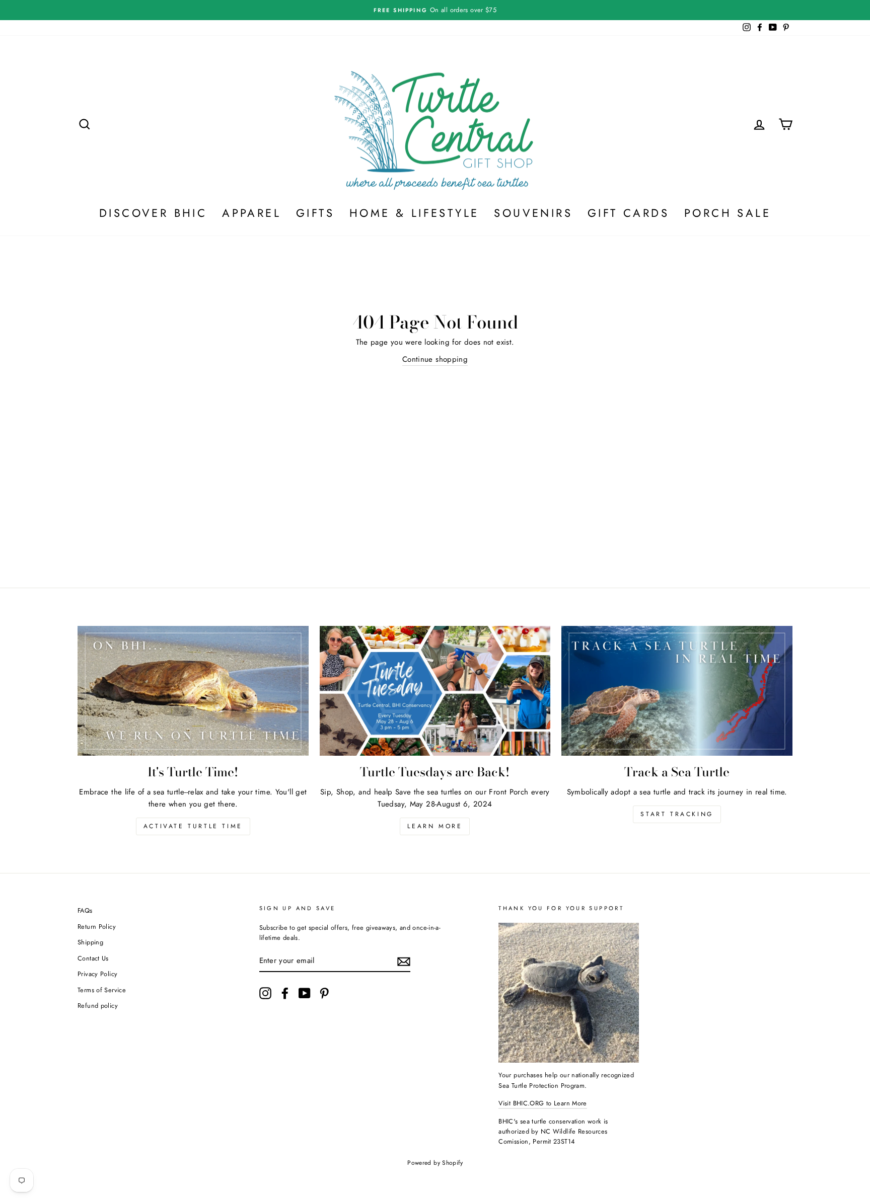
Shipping (90, 942)
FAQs (85, 910)
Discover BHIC (153, 213)
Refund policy (98, 1005)
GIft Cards (628, 213)
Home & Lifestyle (414, 213)
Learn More (434, 826)
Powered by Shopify (435, 1162)
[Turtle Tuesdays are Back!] (435, 691)
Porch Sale (727, 213)
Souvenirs (533, 213)
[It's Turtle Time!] (193, 691)
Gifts (315, 213)
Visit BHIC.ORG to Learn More (542, 1103)
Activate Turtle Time (193, 826)
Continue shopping (435, 359)
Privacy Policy (97, 974)
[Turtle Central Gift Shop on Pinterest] (324, 993)
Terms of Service (102, 990)
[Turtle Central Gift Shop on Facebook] (285, 993)
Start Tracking (676, 814)
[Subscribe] (403, 961)
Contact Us (93, 958)
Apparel (251, 213)
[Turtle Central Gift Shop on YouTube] (305, 993)
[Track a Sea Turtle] (676, 691)
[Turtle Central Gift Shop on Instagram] (265, 993)
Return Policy (97, 926)
